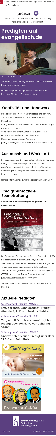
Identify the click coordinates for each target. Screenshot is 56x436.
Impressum (37, 431)
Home (7, 19)
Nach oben (6, 431)
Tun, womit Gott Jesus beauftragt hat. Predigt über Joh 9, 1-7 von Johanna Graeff (26, 323)
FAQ (49, 19)
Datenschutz (48, 431)
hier (52, 180)
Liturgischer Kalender (23, 19)
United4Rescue (37, 22)
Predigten (40, 19)
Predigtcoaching (20, 22)
